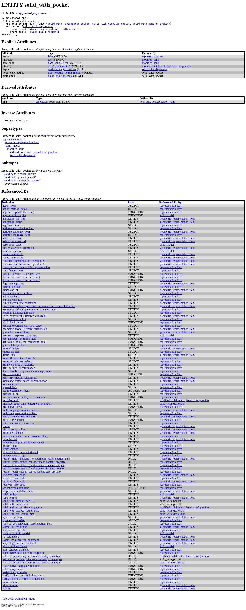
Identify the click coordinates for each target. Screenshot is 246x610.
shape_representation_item (18, 491)
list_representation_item (16, 390)
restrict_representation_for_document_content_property (34, 461)
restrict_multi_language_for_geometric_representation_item (36, 458)
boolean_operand (12, 251)
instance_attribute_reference (18, 364)
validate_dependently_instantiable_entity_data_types (32, 556)
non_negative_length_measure (59, 29)
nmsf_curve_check (13, 419)
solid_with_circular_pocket (111, 23)
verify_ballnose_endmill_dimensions (23, 575)
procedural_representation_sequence (23, 442)
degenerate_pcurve (13, 283)
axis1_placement (12, 238)
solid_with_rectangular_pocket (68, 23)
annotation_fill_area (14, 218)
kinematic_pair (11, 384)
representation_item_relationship (21, 452)
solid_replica (10, 494)
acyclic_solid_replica (14, 215)
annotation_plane (12, 221)
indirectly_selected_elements (19, 358)
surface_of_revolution (15, 526)
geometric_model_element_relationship (25, 328)
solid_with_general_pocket (151, 23)
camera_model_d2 (13, 254)
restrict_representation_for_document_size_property (32, 471)
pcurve (6, 426)
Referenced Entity (170, 202)
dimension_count (45, 101)
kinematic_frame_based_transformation (25, 380)
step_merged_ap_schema (31, 13)
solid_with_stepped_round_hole (21, 510)
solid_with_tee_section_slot (18, 513)
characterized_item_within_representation (26, 267)
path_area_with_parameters (18, 423)
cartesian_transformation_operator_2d (24, 260)
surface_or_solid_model (16, 533)
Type (131, 202)
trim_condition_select (15, 546)
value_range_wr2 (12, 569)
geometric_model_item (15, 332)
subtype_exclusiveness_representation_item (27, 523)
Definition (8, 202)
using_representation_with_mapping (23, 552)
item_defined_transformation (19, 367)
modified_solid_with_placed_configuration (166, 66)
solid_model (13, 145)
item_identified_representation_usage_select (27, 371)
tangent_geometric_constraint (19, 543)
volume (7, 588)
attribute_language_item (16, 231)
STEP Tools (15, 604)
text (50, 59)
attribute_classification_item (18, 228)
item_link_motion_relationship (20, 377)
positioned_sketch (13, 432)
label (50, 56)
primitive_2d (10, 439)
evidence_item (11, 296)
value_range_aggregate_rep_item (21, 565)
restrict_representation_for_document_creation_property (34, 465)
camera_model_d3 (13, 257)
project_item (10, 445)
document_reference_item (17, 293)
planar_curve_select (14, 429)
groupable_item (11, 348)
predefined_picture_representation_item (25, 435)
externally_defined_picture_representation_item (29, 309)
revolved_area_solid (14, 474)
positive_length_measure (62, 69)
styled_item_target (13, 517)
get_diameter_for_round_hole (19, 338)
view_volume (10, 582)
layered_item (10, 387)
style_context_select (14, 520)
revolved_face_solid (14, 481)
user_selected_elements (16, 549)
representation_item (153, 56)
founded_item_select (14, 319)
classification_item (13, 270)
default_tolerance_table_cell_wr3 (21, 273)
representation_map (14, 455)
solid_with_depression (38, 26)
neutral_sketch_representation (19, 416)
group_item (9, 354)
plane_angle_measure (44, 31)
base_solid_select (58, 62)
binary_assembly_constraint (18, 247)
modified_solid (150, 59)
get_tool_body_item (14, 345)
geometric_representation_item (157, 101)
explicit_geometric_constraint (19, 302)
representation (10, 448)
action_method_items (15, 208)
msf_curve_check (13, 406)
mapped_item (10, 393)
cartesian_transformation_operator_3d (24, 264)
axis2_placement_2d (14, 241)
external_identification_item (18, 312)
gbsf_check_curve (13, 322)
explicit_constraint (13, 299)
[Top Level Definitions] (14, 598)
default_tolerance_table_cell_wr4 (21, 277)
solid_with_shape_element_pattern (22, 507)
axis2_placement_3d (59, 66)
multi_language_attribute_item (20, 410)
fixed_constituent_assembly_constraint (24, 315)
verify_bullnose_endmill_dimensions (23, 578)
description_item (12, 286)
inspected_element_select (17, 361)
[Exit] (32, 598)
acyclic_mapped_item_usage (19, 212)
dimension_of (10, 289)
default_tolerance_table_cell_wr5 (21, 280)
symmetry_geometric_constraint (21, 539)
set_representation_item (16, 487)
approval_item (11, 225)
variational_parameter (15, 572)
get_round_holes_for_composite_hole (24, 341)
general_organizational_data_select (22, 325)
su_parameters (11, 536)
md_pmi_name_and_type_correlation (24, 397)
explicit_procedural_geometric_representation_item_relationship (39, 306)
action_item (9, 205)
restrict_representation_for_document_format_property (33, 468)
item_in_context (12, 374)
